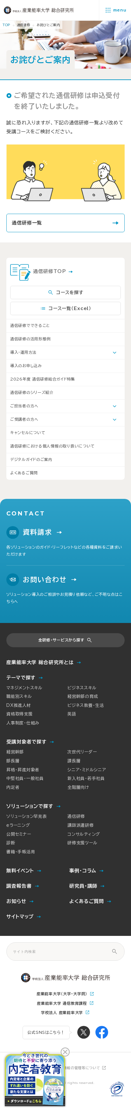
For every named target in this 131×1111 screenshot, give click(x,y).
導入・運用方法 (23, 352)
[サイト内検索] (114, 951)
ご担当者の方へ (24, 406)
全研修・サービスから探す (61, 640)
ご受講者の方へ (24, 419)
